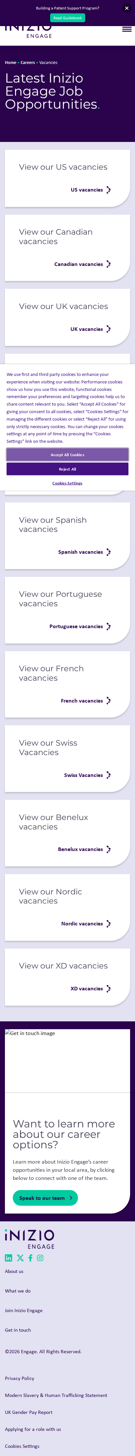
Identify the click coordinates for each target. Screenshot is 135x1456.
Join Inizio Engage (24, 1310)
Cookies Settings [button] (22, 1446)
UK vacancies (86, 329)
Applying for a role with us (33, 1429)
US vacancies (87, 189)
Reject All (67, 469)
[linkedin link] (8, 1259)
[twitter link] (20, 1259)
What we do (17, 1290)
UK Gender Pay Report (28, 1412)
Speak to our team (42, 1198)
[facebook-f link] (30, 1259)
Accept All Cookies (67, 454)
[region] (67, 728)
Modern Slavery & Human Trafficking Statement (56, 1395)
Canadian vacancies (78, 264)
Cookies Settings (67, 483)
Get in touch (18, 1329)
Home (10, 62)
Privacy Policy (19, 1378)
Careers (28, 62)
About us (14, 1271)
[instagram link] (40, 1259)
